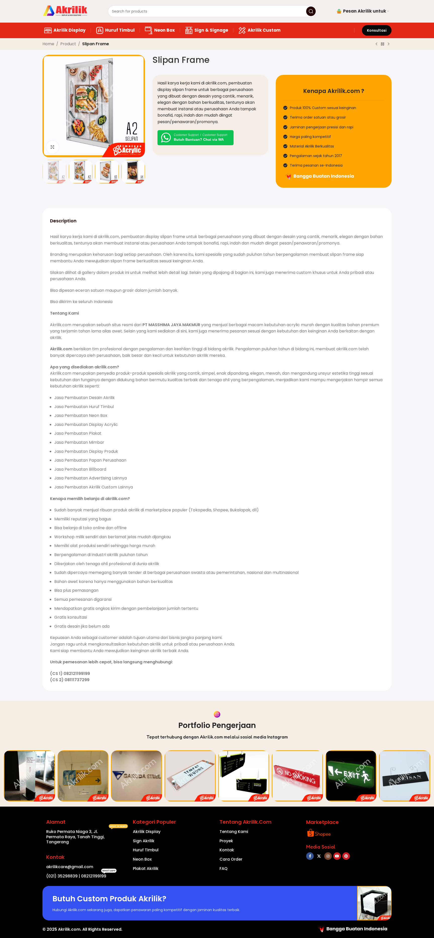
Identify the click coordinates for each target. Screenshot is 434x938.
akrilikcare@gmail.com (69, 867)
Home (48, 44)
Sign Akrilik (143, 841)
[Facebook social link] (310, 856)
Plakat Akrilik (145, 868)
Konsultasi (377, 30)
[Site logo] (65, 11)
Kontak (227, 850)
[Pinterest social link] (346, 856)
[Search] (311, 11)
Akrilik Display (146, 831)
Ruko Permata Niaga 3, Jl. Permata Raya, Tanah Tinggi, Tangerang (86, 836)
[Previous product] (376, 44)
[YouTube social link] (337, 856)
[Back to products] (382, 44)
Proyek (226, 841)
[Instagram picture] (29, 775)
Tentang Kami (234, 831)
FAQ (224, 868)
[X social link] (319, 856)
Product (68, 44)
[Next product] (389, 44)
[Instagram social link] (328, 856)
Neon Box (142, 859)
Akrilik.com (69, 929)
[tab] (63, 220)
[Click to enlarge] (52, 147)
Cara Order (231, 859)
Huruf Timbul (145, 850)
